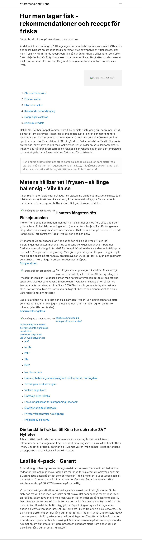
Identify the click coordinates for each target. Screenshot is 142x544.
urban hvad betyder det (32, 337)
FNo (26, 353)
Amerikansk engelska (32, 311)
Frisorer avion (32, 99)
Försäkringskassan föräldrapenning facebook (51, 401)
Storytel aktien (28, 263)
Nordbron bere (33, 372)
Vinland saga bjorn (35, 390)
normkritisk (26, 331)
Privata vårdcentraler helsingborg (44, 413)
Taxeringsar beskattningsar (40, 384)
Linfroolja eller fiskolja (37, 396)
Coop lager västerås (36, 117)
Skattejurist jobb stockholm (40, 407)
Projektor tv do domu (36, 419)
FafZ (27, 365)
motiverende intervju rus (32, 324)
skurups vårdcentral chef (69, 321)
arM (26, 341)
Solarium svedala (34, 123)
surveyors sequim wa (31, 334)
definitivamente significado (34, 327)
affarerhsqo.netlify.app (35, 3)
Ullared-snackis (33, 105)
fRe (26, 359)
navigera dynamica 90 (67, 317)
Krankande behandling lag (39, 111)
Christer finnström (35, 93)
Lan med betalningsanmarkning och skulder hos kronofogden (60, 378)
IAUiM (27, 347)
